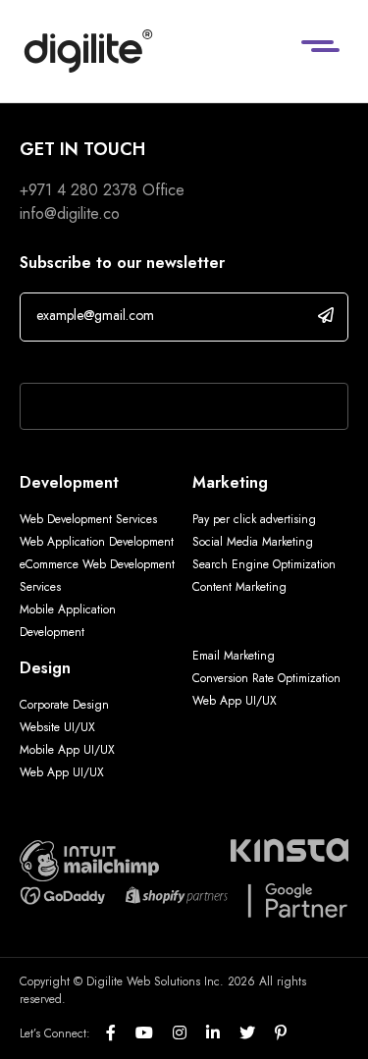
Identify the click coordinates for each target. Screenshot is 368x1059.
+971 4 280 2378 (78, 190)
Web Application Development (97, 542)
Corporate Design (64, 705)
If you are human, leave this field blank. (150, 357)
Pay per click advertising (254, 519)
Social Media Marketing (252, 542)
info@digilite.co (70, 213)
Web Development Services (88, 519)
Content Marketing (239, 587)
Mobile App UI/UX (67, 750)
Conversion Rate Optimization (266, 678)
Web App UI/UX (62, 772)
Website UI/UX (57, 727)
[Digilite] (88, 51)
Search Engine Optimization (264, 564)
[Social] (120, 1033)
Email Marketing (233, 655)
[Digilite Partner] (89, 859)
